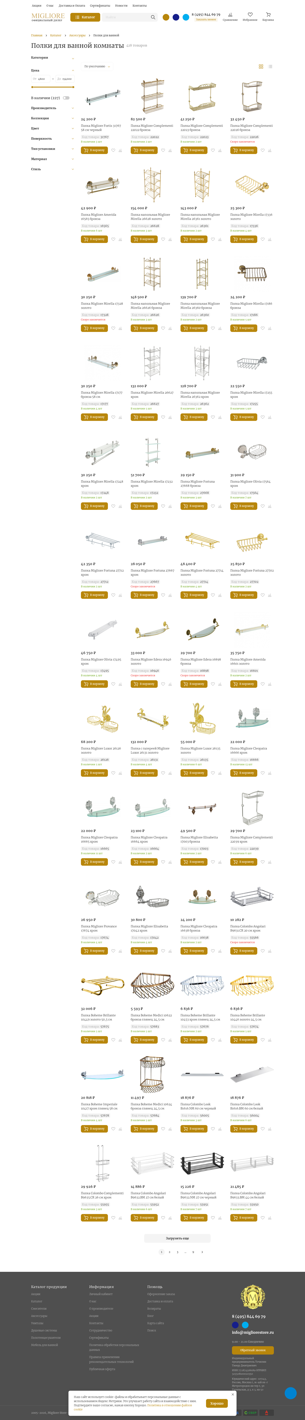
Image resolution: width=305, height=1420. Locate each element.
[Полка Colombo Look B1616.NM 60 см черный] (202, 1074)
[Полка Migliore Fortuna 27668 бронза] (202, 451)
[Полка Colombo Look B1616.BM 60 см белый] (252, 1074)
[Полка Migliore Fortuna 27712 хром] (102, 540)
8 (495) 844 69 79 (206, 14)
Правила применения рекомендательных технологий (111, 1359)
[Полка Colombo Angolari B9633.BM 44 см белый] (252, 1163)
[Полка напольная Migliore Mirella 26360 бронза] (202, 273)
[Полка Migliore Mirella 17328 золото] (102, 273)
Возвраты (154, 1308)
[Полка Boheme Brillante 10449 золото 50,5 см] (102, 985)
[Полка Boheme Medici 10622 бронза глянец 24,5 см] (152, 985)
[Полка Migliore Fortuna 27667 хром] (152, 540)
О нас (92, 1301)
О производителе (101, 1308)
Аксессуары (39, 1316)
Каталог (36, 1301)
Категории (39, 57)
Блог (150, 1316)
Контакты (96, 1323)
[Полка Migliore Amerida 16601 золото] (252, 629)
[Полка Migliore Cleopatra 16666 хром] (252, 718)
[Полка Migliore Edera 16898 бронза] (202, 629)
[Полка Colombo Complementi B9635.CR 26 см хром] (102, 1163)
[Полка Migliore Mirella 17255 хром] (252, 362)
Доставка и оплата (160, 1301)
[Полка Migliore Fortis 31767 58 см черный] (102, 96)
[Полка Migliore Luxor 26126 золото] (102, 718)
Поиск (151, 1330)
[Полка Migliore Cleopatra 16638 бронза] (202, 896)
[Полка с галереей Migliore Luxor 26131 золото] (152, 718)
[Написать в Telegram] (186, 17)
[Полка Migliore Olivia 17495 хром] (102, 629)
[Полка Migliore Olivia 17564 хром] (252, 451)
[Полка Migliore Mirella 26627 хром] (152, 362)
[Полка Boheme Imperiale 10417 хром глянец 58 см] (102, 1074)
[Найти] (153, 17)
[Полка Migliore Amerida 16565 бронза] (102, 184)
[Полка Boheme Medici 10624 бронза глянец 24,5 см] (152, 1074)
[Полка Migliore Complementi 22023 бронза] (202, 96)
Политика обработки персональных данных (114, 1347)
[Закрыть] (233, 1394)
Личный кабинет (101, 1294)
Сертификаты (99, 1338)
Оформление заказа (161, 1294)
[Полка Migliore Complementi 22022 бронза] (152, 96)
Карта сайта (155, 1323)
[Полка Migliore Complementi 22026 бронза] (252, 96)
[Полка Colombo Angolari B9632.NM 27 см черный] (202, 1163)
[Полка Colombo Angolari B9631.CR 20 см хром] (252, 896)
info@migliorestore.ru (253, 1332)
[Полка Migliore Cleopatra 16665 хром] (102, 807)
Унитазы (37, 1323)
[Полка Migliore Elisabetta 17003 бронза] (202, 807)
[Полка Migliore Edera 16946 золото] (152, 629)
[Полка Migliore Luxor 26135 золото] (202, 718)
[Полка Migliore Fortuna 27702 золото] (252, 540)
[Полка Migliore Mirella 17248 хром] (102, 451)
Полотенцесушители (46, 1338)
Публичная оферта (102, 1369)
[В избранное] (113, 150)
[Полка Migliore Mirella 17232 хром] (152, 451)
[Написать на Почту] (166, 17)
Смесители (38, 1308)
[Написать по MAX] (176, 17)
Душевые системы (44, 1330)
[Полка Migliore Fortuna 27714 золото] (202, 540)
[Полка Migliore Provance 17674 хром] (102, 896)
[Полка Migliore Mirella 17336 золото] (252, 184)
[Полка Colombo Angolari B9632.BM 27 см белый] (152, 1163)
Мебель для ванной (44, 1345)
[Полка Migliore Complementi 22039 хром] (252, 807)
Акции (35, 1294)
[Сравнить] (120, 150)
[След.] (202, 1252)
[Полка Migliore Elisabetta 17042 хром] (152, 896)
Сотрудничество (100, 1330)
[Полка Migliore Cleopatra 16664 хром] (152, 807)
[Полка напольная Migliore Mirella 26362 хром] (202, 362)
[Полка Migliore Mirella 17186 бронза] (252, 273)
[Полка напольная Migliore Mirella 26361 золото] (202, 184)
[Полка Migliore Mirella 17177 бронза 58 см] (102, 362)
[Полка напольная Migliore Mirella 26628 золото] (152, 184)
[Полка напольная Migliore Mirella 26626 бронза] (152, 273)
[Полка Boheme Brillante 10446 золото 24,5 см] (252, 985)
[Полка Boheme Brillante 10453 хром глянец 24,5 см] (202, 985)
